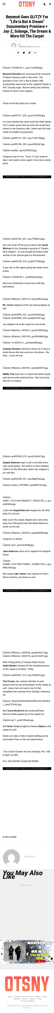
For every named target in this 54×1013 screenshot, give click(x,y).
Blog (45, 997)
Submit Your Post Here (23, 997)
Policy (39, 999)
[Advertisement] (27, 205)
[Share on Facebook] (18, 52)
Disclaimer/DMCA (28, 1001)
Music (25, 999)
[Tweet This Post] (23, 52)
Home (9, 997)
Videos (32, 999)
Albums (38, 997)
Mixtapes (17, 999)
